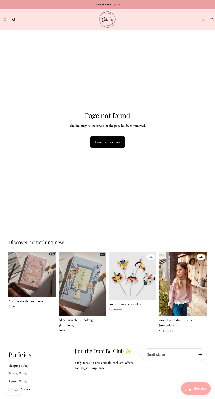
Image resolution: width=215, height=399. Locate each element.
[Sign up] (200, 354)
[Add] (49, 290)
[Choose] (200, 309)
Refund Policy (17, 381)
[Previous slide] (63, 284)
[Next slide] (101, 284)
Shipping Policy (18, 366)
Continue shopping (107, 142)
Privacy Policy (17, 373)
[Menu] (5, 19)
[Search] (13, 19)
